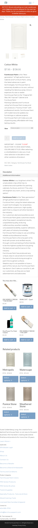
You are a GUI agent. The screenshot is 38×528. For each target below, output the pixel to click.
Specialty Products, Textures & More (13, 494)
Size (6, 128)
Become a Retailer (7, 463)
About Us (3, 455)
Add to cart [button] (8, 308)
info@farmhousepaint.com (10, 512)
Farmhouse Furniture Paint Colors (17, 17)
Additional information (11, 175)
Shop (2, 451)
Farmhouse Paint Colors (9, 478)
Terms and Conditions (8, 472)
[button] (30, 25)
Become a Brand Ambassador (11, 468)
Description (7, 172)
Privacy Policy (22, 525)
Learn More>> (5, 441)
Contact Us (4, 459)
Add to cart (17, 138)
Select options (7, 379)
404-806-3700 (5, 508)
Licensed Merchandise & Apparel (12, 502)
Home (2, 17)
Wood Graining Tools (8, 498)
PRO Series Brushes (7, 486)
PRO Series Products (8, 482)
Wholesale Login (6, 447)
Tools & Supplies (6, 490)
